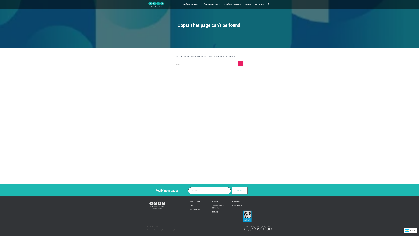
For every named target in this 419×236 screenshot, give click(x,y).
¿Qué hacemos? (189, 4)
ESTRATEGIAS (195, 209)
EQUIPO (215, 201)
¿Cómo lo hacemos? (211, 4)
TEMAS (192, 205)
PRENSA (248, 4)
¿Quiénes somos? (232, 4)
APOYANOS (259, 4)
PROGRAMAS (195, 201)
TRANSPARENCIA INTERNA (218, 207)
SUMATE (215, 212)
